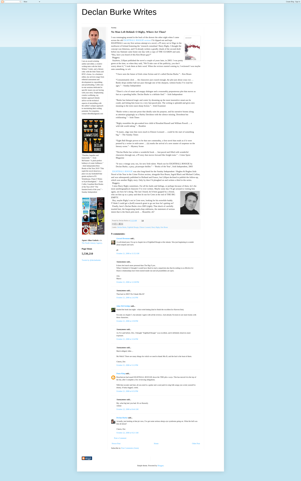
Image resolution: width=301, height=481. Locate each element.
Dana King (120, 373)
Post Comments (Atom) (130, 448)
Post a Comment (120, 438)
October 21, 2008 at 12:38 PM (127, 282)
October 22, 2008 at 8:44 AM (127, 409)
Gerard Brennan (123, 238)
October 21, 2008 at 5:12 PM (127, 365)
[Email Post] (142, 220)
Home (156, 444)
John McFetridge (123, 306)
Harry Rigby (155, 227)
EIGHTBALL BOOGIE (122, 171)
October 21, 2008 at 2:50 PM (127, 321)
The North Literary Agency (92, 243)
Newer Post (116, 444)
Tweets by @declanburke (91, 260)
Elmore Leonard (145, 227)
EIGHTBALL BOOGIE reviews (137, 40)
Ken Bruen (164, 227)
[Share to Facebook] (120, 224)
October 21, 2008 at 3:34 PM (127, 339)
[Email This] (113, 224)
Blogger (160, 466)
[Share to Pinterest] (122, 224)
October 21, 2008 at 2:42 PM (127, 298)
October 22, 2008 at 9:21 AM (127, 433)
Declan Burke (121, 227)
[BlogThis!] (115, 224)
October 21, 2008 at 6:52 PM (127, 391)
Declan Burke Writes (119, 12)
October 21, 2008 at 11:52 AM (127, 253)
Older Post (196, 444)
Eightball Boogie (133, 227)
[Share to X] (117, 224)
